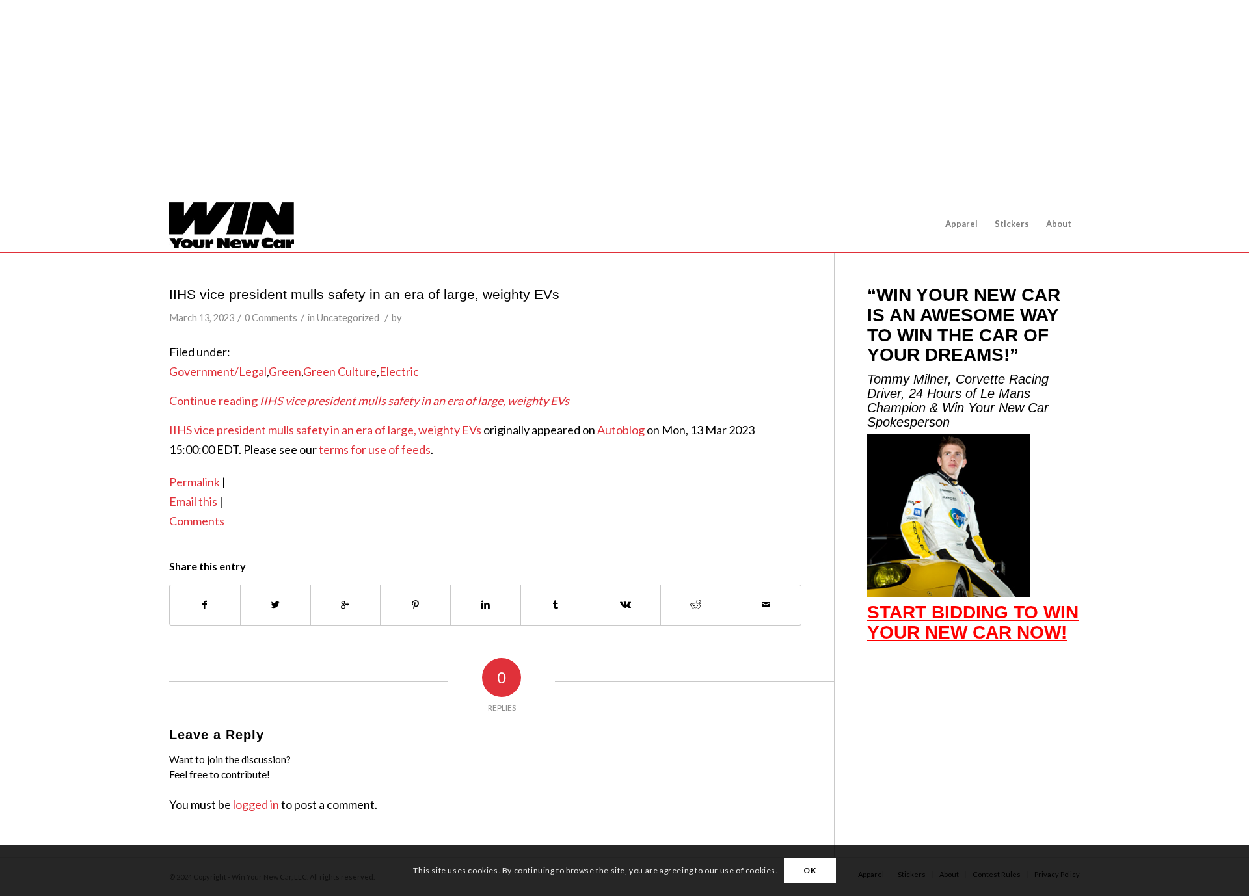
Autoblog (621, 430)
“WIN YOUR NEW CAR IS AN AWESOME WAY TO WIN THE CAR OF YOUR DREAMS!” (963, 325)
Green (285, 371)
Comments (196, 521)
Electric (399, 371)
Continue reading (369, 400)
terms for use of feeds (375, 449)
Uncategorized (348, 317)
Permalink (194, 482)
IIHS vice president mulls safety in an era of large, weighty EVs (364, 294)
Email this (193, 501)
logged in (256, 804)
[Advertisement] (629, 98)
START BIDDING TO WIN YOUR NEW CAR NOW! (973, 622)
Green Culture (340, 371)
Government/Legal (218, 371)
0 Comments (271, 317)
